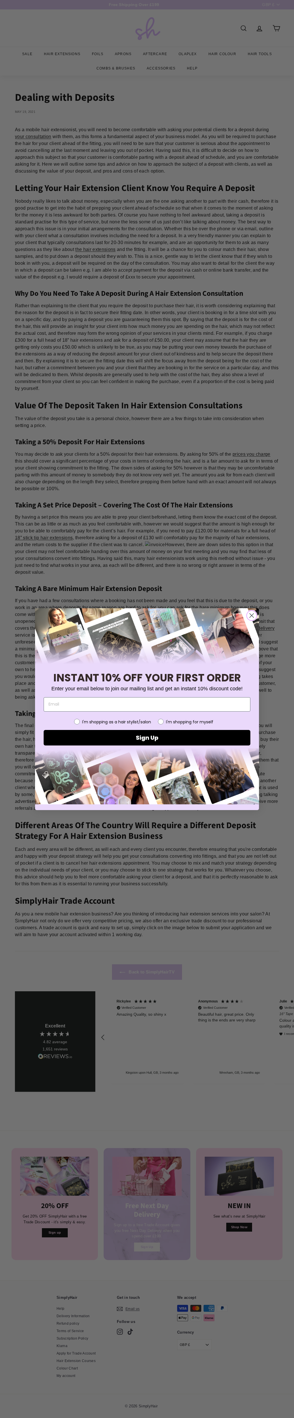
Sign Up (147, 738)
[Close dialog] (252, 616)
